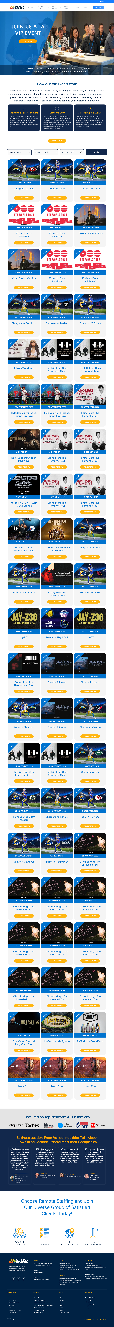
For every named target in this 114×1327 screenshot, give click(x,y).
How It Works (66, 7)
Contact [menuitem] (62, 1297)
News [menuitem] (61, 1305)
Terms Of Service (86, 1319)
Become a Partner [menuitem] (64, 1312)
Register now (24, 198)
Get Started (98, 7)
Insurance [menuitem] (11, 1297)
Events (86, 7)
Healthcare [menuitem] (12, 1305)
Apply (96, 152)
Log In (102, 1)
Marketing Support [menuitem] (39, 1307)
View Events (28, 41)
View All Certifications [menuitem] (91, 1297)
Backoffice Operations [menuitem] (40, 1300)
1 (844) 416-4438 (38, 1272)
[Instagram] (23, 1278)
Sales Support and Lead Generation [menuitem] (43, 1305)
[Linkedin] (18, 1278)
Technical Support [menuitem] (39, 1310)
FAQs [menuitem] (61, 1310)
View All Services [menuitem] (38, 1312)
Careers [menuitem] (62, 1300)
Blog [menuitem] (61, 1302)
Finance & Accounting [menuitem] (14, 1302)
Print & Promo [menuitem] (12, 1300)
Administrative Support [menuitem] (40, 1302)
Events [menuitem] (62, 1307)
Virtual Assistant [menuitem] (38, 1297)
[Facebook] (13, 1278)
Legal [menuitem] (10, 1307)
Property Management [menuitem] (15, 1310)
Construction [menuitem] (12, 1312)
